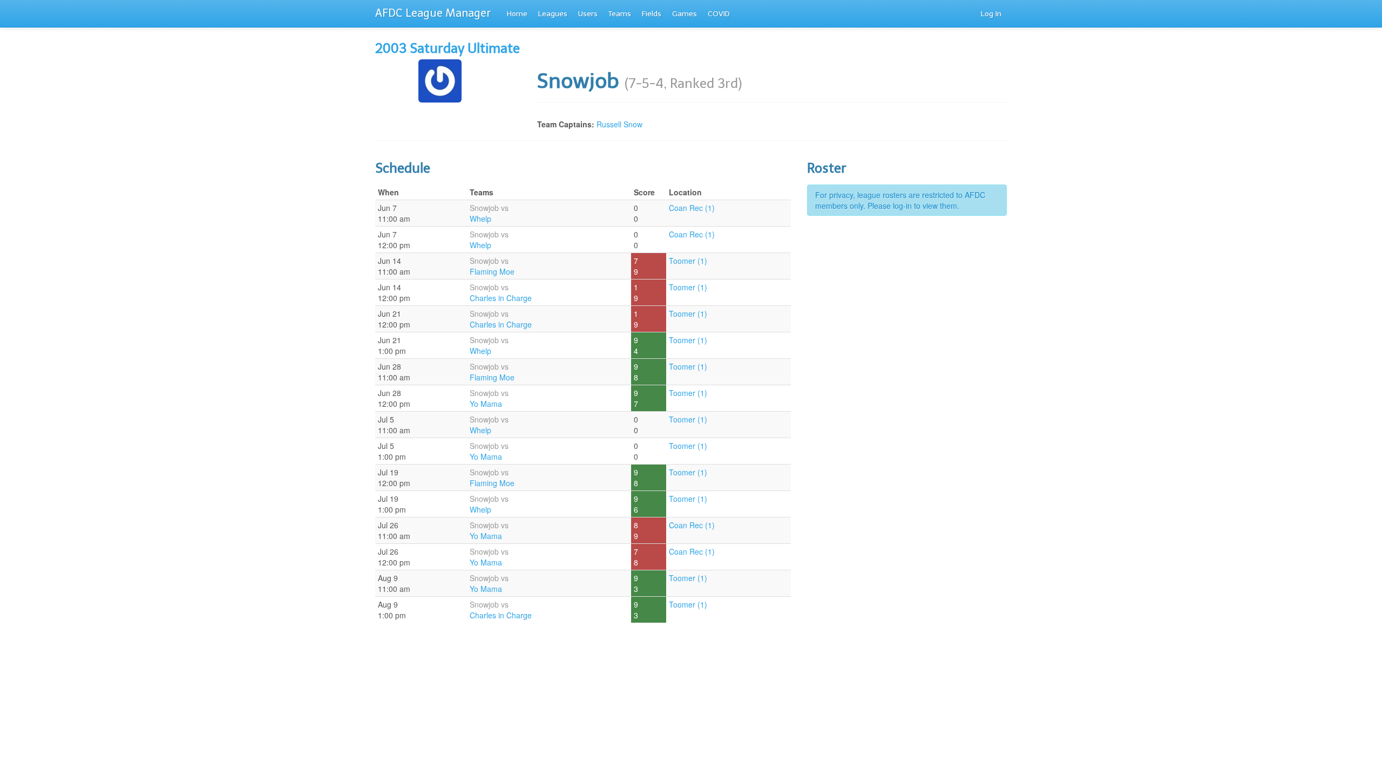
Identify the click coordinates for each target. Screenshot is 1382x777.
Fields (651, 13)
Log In (991, 13)
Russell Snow (619, 124)
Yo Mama (486, 403)
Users (588, 13)
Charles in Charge (501, 297)
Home (517, 13)
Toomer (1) (688, 260)
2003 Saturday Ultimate (447, 48)
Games (684, 13)
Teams (619, 13)
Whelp (480, 218)
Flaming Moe (492, 271)
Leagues (552, 13)
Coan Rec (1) (692, 207)
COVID (719, 13)
